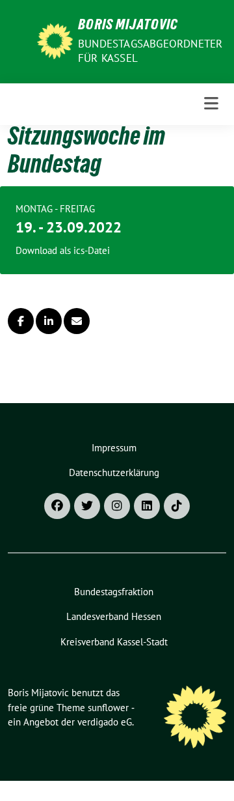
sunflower (108, 707)
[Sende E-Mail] (77, 321)
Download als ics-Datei (63, 250)
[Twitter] (87, 506)
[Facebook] (57, 506)
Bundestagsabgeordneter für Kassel (150, 50)
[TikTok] (177, 506)
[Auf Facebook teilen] (21, 321)
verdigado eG (104, 722)
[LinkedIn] (147, 506)
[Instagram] (117, 506)
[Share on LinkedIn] (49, 321)
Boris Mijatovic (128, 26)
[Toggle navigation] (211, 104)
